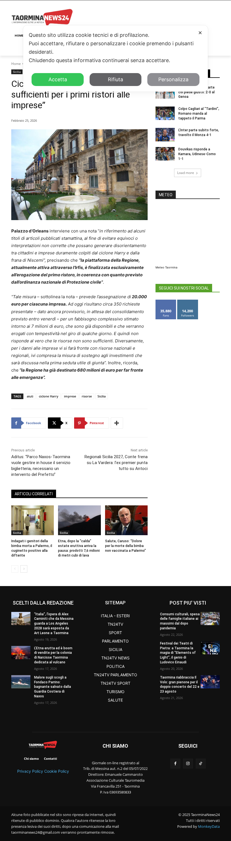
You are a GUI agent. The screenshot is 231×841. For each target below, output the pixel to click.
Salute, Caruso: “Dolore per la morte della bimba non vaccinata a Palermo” (125, 546)
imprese (70, 396)
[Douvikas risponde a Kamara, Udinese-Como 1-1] (165, 153)
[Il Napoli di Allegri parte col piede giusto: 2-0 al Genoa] (165, 92)
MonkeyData (209, 826)
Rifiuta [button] (115, 79)
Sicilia (17, 72)
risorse (87, 396)
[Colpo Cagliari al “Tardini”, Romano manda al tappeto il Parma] (165, 113)
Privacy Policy (30, 771)
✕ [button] (200, 33)
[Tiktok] (201, 763)
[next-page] (23, 569)
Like (166, 302)
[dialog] (115, 58)
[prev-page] (14, 569)
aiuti (30, 396)
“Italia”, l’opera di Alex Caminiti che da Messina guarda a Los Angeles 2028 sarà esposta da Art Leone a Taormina (54, 623)
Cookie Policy (56, 771)
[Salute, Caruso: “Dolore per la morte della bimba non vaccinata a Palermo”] (126, 520)
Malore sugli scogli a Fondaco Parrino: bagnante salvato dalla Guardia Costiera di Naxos (52, 686)
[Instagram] (188, 763)
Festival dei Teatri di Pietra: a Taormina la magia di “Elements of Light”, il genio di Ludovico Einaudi (178, 652)
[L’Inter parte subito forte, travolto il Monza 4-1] (165, 134)
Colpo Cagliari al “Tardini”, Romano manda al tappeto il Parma (198, 113)
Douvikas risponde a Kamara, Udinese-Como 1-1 (197, 154)
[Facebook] (175, 763)
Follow (187, 302)
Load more (185, 172)
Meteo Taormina (166, 267)
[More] (117, 423)
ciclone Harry (48, 396)
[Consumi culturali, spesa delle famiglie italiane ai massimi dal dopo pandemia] (210, 618)
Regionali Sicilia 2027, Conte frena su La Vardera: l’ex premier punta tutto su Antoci (116, 462)
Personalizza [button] (173, 79)
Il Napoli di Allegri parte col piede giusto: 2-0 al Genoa (196, 92)
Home (16, 63)
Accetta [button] (57, 79)
